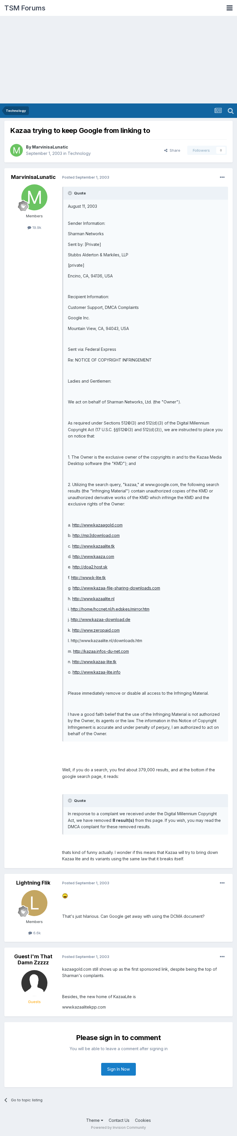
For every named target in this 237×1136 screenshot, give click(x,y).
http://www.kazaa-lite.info (97, 672)
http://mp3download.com (96, 535)
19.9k (36, 227)
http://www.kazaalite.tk (93, 546)
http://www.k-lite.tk (88, 577)
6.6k (36, 933)
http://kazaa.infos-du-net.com (101, 651)
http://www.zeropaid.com (96, 630)
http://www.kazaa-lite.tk (94, 661)
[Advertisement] (118, 60)
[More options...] (222, 177)
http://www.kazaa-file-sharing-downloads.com (116, 587)
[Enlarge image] (65, 895)
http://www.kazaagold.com (97, 524)
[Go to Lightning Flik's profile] (34, 903)
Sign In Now (118, 1069)
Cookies (143, 1120)
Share (173, 150)
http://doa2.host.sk (90, 566)
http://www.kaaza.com (93, 556)
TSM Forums (24, 8)
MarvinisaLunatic (50, 146)
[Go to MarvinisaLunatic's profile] (16, 150)
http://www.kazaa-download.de (100, 619)
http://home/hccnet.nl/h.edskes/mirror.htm (110, 609)
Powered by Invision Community (118, 1127)
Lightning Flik (33, 883)
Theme (93, 1120)
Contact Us (119, 1120)
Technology (79, 153)
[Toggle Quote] (70, 193)
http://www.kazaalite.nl (93, 598)
